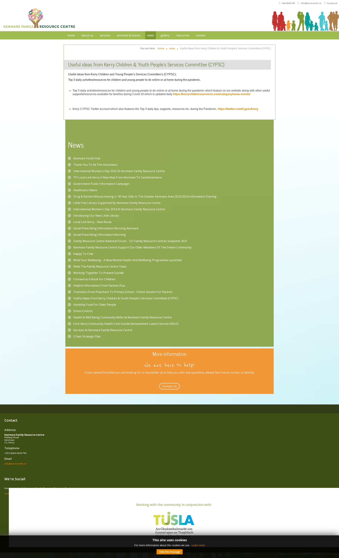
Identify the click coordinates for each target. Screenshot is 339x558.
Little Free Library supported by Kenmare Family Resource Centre (116, 203)
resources (182, 35)
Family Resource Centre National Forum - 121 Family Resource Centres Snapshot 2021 (130, 241)
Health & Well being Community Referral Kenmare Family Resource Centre (122, 317)
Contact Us (169, 386)
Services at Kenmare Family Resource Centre (102, 330)
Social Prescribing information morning (99, 235)
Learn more (198, 545)
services (105, 35)
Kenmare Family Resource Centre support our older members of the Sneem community (132, 247)
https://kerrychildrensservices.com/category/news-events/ (211, 94)
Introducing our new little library (96, 216)
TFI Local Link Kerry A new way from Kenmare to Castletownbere (117, 177)
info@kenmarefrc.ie (311, 3)
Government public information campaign (101, 184)
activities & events (129, 35)
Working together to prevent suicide (98, 273)
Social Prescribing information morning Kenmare (106, 228)
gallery (165, 35)
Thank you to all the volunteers (95, 165)
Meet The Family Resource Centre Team (99, 266)
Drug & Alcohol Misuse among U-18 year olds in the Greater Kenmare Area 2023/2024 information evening (144, 196)
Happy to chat (83, 254)
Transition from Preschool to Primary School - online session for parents (123, 292)
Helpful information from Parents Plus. (99, 285)
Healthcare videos (85, 190)
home (71, 35)
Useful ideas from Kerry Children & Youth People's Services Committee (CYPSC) (125, 298)
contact (201, 35)
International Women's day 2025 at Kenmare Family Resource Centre (119, 171)
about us (87, 35)
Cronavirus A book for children (94, 279)
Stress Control (82, 311)
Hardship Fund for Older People (94, 305)
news (150, 35)
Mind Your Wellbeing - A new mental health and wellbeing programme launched (127, 260)
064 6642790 (288, 3)
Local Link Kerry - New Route (92, 222)
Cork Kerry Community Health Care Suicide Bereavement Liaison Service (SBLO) (125, 324)
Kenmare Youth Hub (86, 158)
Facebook (332, 3)
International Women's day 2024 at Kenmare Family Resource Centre (119, 209)
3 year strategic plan (87, 336)
